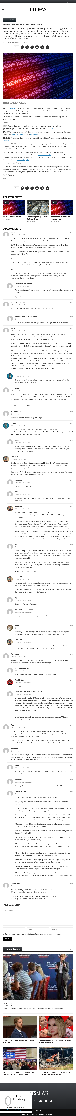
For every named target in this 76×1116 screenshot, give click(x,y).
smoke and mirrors (18, 134)
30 (26, 42)
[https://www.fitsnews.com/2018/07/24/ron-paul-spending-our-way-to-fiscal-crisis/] (38, 207)
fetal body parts (22, 159)
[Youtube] (41, 1101)
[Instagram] (36, 1101)
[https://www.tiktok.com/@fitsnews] (51, 1101)
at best (52, 128)
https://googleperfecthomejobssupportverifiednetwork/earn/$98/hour (41, 717)
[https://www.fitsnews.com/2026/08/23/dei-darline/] (38, 977)
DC (5, 20)
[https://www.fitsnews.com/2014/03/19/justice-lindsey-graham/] (14, 207)
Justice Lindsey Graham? (12, 217)
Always (6, 140)
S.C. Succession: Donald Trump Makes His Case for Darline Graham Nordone (18, 1073)
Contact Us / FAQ (25, 1114)
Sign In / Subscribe (70, 2)
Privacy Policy (49, 1114)
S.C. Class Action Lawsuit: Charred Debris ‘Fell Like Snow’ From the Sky (54, 1073)
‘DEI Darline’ (7, 1003)
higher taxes (34, 134)
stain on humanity (44, 154)
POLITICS (12, 20)
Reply (71, 232)
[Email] (47, 1101)
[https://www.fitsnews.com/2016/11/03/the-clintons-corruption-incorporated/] (62, 207)
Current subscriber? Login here (16, 1110)
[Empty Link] (70, 949)
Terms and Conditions (38, 1114)
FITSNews (8, 42)
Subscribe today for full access (16, 1107)
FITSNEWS (11, 108)
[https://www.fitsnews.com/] (38, 1093)
